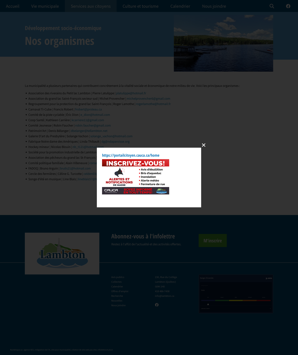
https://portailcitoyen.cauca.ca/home (130, 155)
